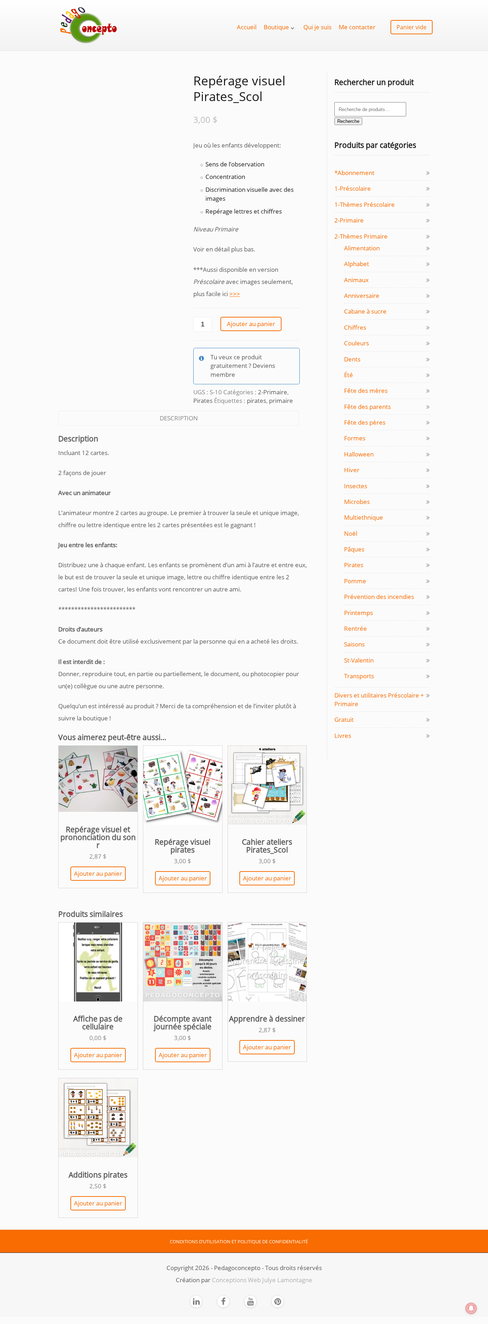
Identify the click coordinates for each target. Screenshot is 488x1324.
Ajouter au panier (251, 324)
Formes (354, 438)
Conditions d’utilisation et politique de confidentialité (239, 1241)
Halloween (359, 454)
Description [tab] (179, 418)
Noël (350, 533)
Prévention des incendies (379, 597)
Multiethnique (363, 517)
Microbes (357, 502)
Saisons (354, 644)
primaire (281, 400)
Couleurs (356, 343)
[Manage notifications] (471, 1308)
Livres (342, 735)
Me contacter (357, 27)
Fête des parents (367, 407)
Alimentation (362, 248)
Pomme (355, 581)
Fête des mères (366, 390)
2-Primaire (272, 392)
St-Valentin (359, 660)
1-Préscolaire (352, 188)
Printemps (358, 613)
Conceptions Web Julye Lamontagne (262, 1280)
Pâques (354, 549)
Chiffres (355, 327)
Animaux (356, 280)
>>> (234, 294)
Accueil (247, 27)
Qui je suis (317, 27)
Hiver (351, 470)
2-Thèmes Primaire (361, 236)
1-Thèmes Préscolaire (364, 204)
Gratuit (344, 719)
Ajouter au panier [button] (98, 873)
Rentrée (355, 628)
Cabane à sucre (365, 311)
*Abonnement (354, 173)
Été (348, 375)
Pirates (203, 400)
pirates (256, 400)
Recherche (348, 121)
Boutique (276, 27)
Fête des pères (364, 422)
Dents (352, 359)
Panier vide (412, 27)
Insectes (355, 486)
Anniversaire (361, 295)
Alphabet (356, 264)
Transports (359, 676)
